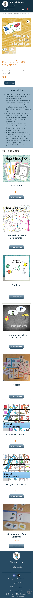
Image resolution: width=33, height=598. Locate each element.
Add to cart (10, 83)
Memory (10, 13)
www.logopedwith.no (16, 583)
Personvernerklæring (16, 591)
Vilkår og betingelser (16, 587)
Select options (16, 197)
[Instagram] (18, 575)
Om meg (10, 579)
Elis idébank (17, 2)
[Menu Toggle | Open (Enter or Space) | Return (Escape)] (23, 9)
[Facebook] (14, 575)
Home (5, 13)
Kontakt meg (21, 579)
